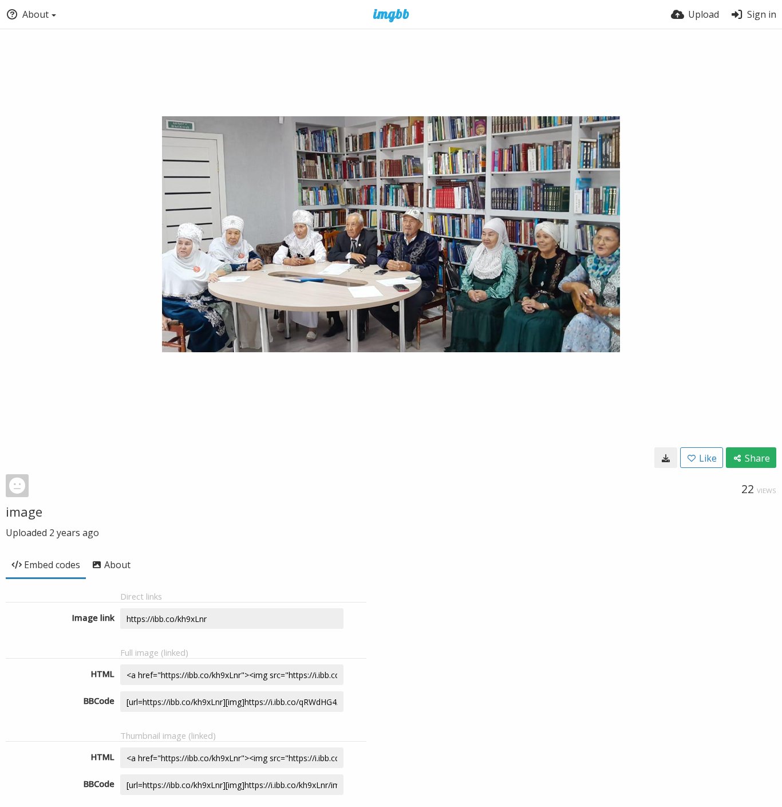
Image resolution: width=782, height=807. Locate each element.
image (24, 511)
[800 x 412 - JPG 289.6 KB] (665, 457)
